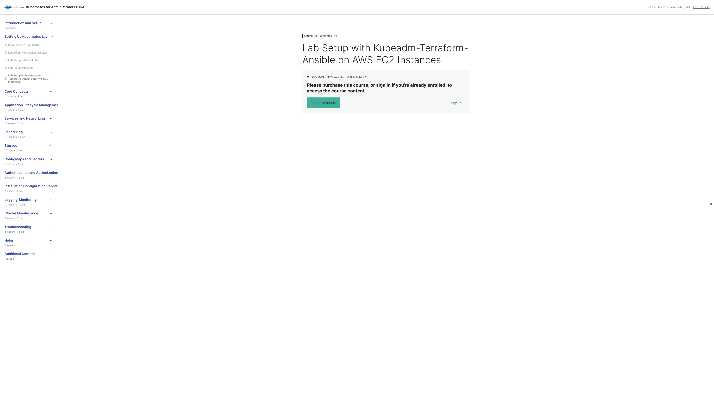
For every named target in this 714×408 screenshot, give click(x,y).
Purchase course (324, 103)
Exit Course (701, 7)
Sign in (456, 103)
